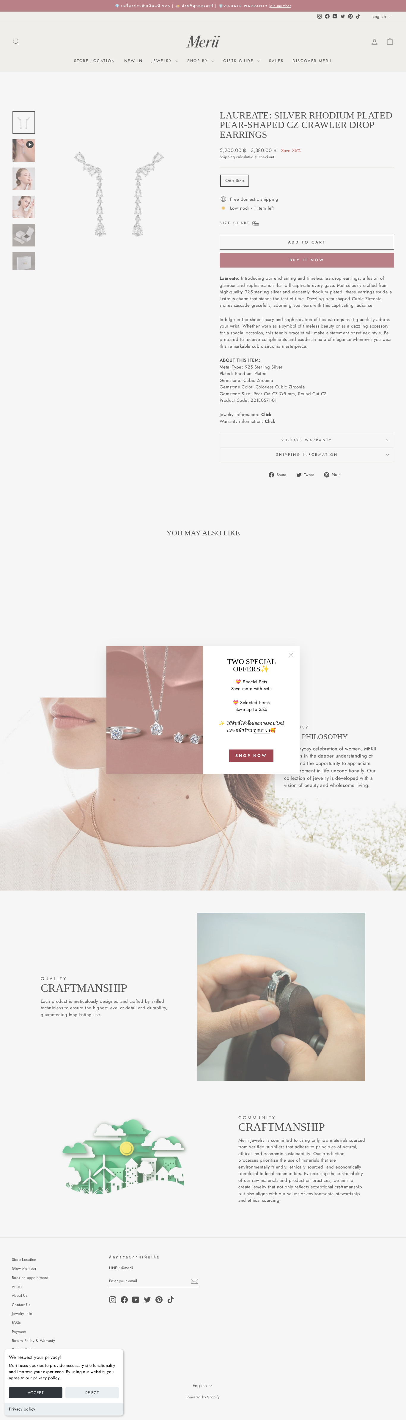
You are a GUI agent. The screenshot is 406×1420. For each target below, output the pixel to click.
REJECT (92, 1393)
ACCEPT (36, 1393)
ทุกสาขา (262, 730)
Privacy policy (22, 1409)
